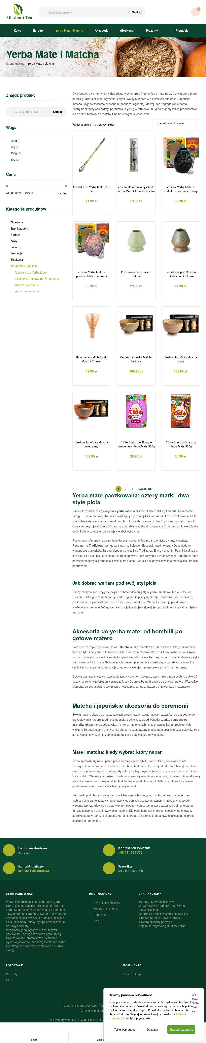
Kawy (17, 30)
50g (12, 159)
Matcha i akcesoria (27, 285)
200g (13, 153)
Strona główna (15, 63)
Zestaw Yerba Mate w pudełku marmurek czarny (180, 189)
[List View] (147, 123)
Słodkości (127, 30)
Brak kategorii (19, 228)
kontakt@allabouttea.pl (34, 871)
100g (13, 141)
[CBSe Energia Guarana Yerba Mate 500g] (181, 411)
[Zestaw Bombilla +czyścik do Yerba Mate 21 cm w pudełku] (136, 155)
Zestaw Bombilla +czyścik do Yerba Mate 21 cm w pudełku (136, 189)
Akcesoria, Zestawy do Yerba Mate (37, 279)
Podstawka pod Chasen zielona (136, 274)
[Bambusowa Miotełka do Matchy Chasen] (92, 326)
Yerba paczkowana (27, 291)
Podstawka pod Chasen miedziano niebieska (181, 274)
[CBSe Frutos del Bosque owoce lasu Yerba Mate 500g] (136, 411)
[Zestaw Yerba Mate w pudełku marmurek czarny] (181, 155)
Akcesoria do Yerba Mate (31, 272)
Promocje (181, 30)
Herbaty (38, 30)
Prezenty (152, 30)
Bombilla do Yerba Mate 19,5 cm (91, 189)
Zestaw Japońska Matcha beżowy (136, 359)
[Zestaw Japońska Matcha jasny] (181, 326)
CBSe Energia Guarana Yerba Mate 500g (181, 444)
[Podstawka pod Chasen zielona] (136, 241)
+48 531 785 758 (130, 852)
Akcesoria (101, 30)
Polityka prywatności (138, 1018)
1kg (12, 147)
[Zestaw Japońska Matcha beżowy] (136, 326)
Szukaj (136, 12)
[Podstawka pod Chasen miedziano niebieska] (181, 241)
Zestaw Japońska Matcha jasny (180, 359)
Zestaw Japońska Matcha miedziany (91, 444)
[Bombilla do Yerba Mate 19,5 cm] (92, 155)
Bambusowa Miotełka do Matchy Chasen (91, 359)
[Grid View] (142, 123)
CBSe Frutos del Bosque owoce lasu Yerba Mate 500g (136, 444)
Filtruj (62, 192)
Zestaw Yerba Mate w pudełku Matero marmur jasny (91, 274)
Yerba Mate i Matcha (69, 30)
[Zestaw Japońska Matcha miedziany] (92, 411)
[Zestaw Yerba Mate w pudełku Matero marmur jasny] (92, 241)
